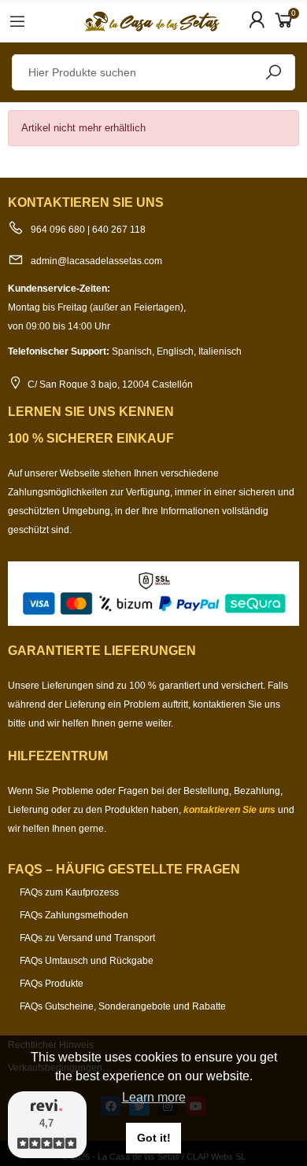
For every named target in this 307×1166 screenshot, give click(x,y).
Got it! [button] (154, 1137)
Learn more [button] (154, 1097)
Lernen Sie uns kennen (91, 411)
